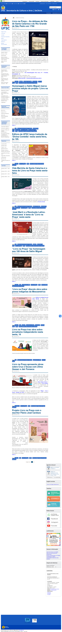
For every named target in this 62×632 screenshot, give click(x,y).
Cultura (16, 81)
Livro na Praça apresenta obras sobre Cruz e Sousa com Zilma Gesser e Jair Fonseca (27, 367)
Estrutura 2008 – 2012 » (5, 177)
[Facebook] (53, 520)
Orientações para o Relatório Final (5, 100)
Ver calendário (56, 477)
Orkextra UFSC (4, 145)
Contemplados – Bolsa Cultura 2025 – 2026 (5, 93)
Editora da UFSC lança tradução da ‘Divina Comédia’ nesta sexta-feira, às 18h (29, 137)
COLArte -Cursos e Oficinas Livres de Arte (5, 151)
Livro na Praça (24, 129)
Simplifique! (25, 1)
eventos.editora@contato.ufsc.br (34, 78)
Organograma (4, 40)
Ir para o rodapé (22, 3)
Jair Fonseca (45, 383)
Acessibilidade (42, 3)
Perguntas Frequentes (5, 36)
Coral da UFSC (4, 143)
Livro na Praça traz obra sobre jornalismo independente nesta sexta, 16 (27, 332)
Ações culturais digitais (4, 61)
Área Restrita (48, 13)
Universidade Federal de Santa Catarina (28, 82)
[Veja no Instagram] (58, 9)
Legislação (52, 1)
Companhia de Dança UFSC (5, 153)
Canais (57, 1)
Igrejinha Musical (4, 148)
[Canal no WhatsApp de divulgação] (53, 516)
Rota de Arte (3, 158)
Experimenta (3, 55)
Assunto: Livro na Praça (20, 17)
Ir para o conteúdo (4, 3)
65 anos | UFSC (4, 54)
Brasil (4, 1)
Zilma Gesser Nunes (42, 382)
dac (15, 128)
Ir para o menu (10, 3)
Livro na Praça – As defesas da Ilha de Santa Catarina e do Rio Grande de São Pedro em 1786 (29, 24)
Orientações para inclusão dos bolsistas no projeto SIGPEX (5, 97)
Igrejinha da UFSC (28, 81)
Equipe (2, 38)
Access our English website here (53, 484)
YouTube (48, 594)
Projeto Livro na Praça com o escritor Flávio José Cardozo (26, 411)
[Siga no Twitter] (55, 9)
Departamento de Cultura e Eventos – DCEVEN (5, 79)
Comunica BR (31, 1)
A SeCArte (3, 33)
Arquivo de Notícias (50, 565)
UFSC (17, 82)
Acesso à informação (44, 1)
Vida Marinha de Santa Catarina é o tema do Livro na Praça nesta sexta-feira (30, 170)
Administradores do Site (56, 13)
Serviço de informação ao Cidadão (53, 555)
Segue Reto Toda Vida (5, 155)
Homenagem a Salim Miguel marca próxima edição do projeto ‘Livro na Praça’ (30, 88)
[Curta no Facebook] (53, 9)
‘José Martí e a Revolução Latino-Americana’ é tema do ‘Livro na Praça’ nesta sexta (28, 214)
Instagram (49, 593)
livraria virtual (41, 201)
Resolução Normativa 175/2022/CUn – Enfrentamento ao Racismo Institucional (5, 135)
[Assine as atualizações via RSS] (60, 9)
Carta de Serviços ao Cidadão (52, 552)
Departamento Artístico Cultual (24, 128)
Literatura (35, 81)
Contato (2, 35)
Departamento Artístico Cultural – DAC (4, 71)
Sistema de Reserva (5, 113)
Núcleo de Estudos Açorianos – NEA (4, 83)
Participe (37, 1)
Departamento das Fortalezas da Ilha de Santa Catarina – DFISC (5, 75)
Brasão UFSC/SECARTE (4, 44)
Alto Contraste (49, 3)
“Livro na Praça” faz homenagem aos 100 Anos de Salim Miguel (28, 250)
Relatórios (3, 41)
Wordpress (21, 630)
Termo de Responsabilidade (4, 116)
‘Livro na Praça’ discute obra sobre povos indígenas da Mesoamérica (29, 290)
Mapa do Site (54, 3)
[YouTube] (53, 527)
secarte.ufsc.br (53, 590)
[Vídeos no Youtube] (56, 9)
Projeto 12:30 (3, 147)
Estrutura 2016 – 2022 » (5, 172)
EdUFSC (21, 81)
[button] (50, 477)
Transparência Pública (51, 556)
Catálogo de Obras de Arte (5, 161)
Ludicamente (3, 157)
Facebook (49, 592)
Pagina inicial (3, 31)
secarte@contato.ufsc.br (54, 589)
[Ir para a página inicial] (13, 18)
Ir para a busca (16, 3)
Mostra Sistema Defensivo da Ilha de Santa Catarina (5, 58)
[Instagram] (53, 523)
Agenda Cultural (4, 52)
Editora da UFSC (21, 78)
